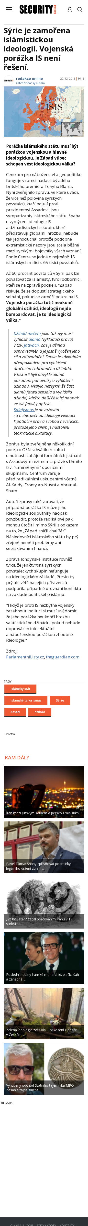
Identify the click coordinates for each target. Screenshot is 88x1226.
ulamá (35, 339)
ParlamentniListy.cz (25, 657)
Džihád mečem (27, 333)
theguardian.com (62, 657)
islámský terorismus (26, 700)
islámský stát (20, 689)
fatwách (31, 345)
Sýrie (60, 700)
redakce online (29, 78)
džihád (39, 712)
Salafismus (24, 409)
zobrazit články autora (30, 83)
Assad (15, 712)
